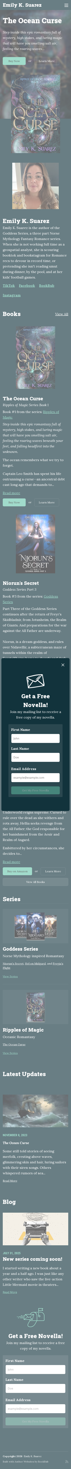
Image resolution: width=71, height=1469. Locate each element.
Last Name (20, 748)
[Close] (62, 664)
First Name (20, 729)
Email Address (23, 769)
